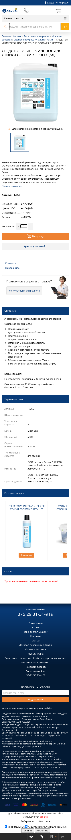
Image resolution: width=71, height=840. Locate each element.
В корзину (38, 236)
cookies (44, 816)
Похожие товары (14, 493)
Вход (49, 2)
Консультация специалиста (24, 290)
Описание (10, 310)
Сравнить (10, 263)
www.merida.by (44, 708)
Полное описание (12, 186)
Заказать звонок (35, 609)
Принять (28, 830)
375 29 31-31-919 (35, 614)
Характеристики (13, 399)
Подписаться (35, 699)
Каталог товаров (13, 18)
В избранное (12, 267)
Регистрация (62, 2)
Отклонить (42, 830)
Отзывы (8, 571)
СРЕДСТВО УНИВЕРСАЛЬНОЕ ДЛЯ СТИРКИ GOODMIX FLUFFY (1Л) (27, 508)
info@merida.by (58, 777)
